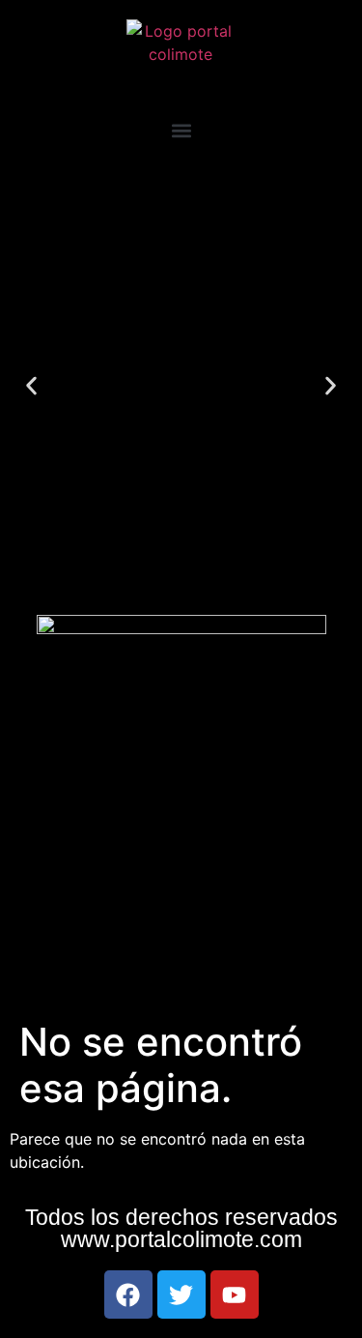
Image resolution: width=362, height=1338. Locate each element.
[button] (181, 130)
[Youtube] (234, 1294)
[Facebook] (128, 1294)
